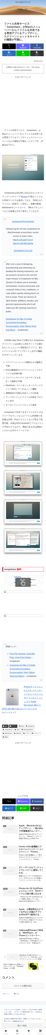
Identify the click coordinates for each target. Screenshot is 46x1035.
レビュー (37, 733)
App (22, 726)
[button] (37, 53)
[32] (23, 541)
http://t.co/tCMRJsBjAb (23, 243)
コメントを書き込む (23, 986)
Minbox (24, 196)
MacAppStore (28, 730)
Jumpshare (9, 730)
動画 (6, 737)
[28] (23, 483)
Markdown (8, 733)
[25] (23, 454)
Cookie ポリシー (18, 1021)
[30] (23, 512)
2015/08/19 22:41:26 (23, 251)
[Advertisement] (23, 102)
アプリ (14, 726)
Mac (6, 726)
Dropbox (31, 726)
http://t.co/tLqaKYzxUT (23, 240)
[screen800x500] (23, 167)
